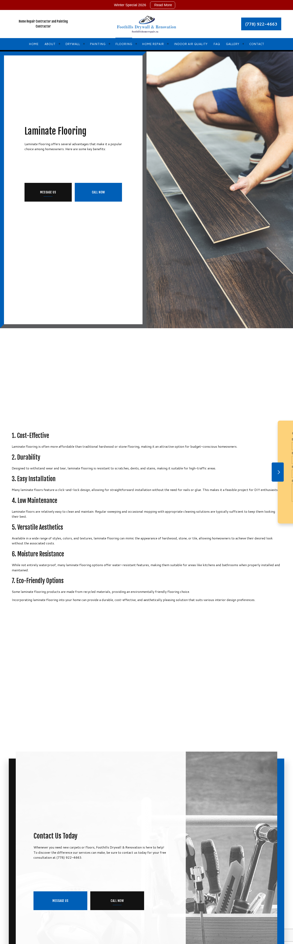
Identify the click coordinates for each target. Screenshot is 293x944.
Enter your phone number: (211, 453)
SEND (266, 508)
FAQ (216, 44)
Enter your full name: (208, 439)
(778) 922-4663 (261, 24)
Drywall (72, 44)
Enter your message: (208, 481)
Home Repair (153, 44)
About (49, 44)
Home (33, 44)
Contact (256, 44)
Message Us (48, 192)
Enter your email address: (211, 467)
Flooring (123, 44)
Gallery (232, 44)
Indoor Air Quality (190, 44)
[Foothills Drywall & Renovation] (146, 23)
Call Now (98, 192)
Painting (97, 44)
